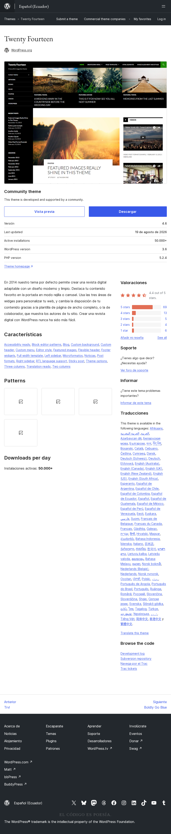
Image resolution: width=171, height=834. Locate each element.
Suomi (135, 518)
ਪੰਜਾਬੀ (136, 579)
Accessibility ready (17, 344)
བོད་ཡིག (157, 443)
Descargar (128, 211)
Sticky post (76, 361)
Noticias (90, 355)
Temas (51, 734)
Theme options (96, 361)
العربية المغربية (130, 433)
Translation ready (38, 366)
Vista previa (44, 211)
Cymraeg (139, 453)
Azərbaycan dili (131, 438)
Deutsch (154, 458)
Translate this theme (135, 633)
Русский (139, 594)
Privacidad (12, 748)
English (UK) (154, 468)
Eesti (140, 513)
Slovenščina (129, 599)
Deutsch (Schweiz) (134, 458)
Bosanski (127, 448)
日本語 (149, 543)
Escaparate (54, 726)
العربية (145, 433)
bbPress (12, 777)
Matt (10, 769)
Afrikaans (156, 428)
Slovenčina (154, 594)
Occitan (126, 579)
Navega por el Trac (134, 663)
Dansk (151, 453)
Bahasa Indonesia (148, 538)
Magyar (155, 533)
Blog (66, 344)
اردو (154, 614)
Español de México (150, 503)
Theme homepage (17, 266)
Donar (136, 741)
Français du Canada (148, 523)
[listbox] (58, 417)
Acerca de (12, 726)
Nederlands (129, 574)
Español (143, 498)
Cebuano (151, 448)
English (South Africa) (143, 478)
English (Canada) (132, 468)
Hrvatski (142, 533)
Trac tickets (129, 668)
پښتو (155, 579)
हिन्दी (132, 533)
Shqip (143, 599)
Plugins (51, 741)
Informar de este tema (136, 403)
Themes (9, 19)
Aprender (94, 726)
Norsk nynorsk (148, 574)
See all (162, 337)
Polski (146, 579)
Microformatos (73, 355)
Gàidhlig (139, 528)
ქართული (127, 548)
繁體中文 (126, 624)
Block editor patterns (46, 344)
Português (141, 589)
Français (126, 528)
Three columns (14, 366)
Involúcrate (137, 726)
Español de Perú (132, 508)
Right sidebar (25, 361)
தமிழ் (124, 608)
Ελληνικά (127, 463)
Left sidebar (53, 355)
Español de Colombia (135, 493)
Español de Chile (147, 488)
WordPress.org (21, 50)
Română (126, 594)
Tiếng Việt (128, 619)
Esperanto (128, 483)
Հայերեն (127, 538)
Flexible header (89, 350)
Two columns (61, 366)
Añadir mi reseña (132, 337)
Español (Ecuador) (28, 803)
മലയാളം (138, 559)
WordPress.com (18, 762)
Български (137, 443)
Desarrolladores (100, 741)
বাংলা (148, 443)
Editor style (44, 350)
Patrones (53, 748)
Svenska (135, 603)
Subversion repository (136, 658)
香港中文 (155, 619)
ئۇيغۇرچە (126, 614)
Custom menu (25, 350)
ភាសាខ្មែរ (141, 548)
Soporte (94, 734)
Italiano (138, 543)
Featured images (65, 350)
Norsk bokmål (151, 564)
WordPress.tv (100, 748)
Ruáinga (155, 589)
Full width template (30, 355)
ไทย (130, 608)
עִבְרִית (124, 533)
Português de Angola (135, 584)
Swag (135, 748)
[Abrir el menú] (164, 6)
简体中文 (142, 619)
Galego (152, 528)
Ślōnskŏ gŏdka (153, 603)
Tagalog (141, 608)
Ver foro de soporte (134, 370)
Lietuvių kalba (137, 554)
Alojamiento (13, 741)
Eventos (135, 734)
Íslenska (126, 543)
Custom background (85, 344)
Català (139, 448)
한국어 (151, 548)
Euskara (150, 513)
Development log (133, 653)
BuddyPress (15, 784)
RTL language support (51, 361)
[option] (20, 401)
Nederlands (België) (134, 569)
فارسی (125, 518)
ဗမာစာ (136, 564)
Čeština (126, 453)
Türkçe (153, 608)
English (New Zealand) (136, 473)
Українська (141, 614)
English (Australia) (147, 463)
